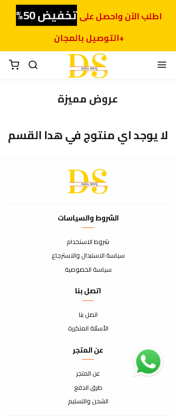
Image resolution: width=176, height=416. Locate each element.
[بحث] (33, 65)
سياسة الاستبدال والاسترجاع (88, 255)
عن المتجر (88, 373)
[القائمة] (162, 65)
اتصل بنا (88, 315)
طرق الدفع (88, 387)
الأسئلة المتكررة (88, 328)
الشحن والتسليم (88, 401)
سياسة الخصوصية (88, 270)
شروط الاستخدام (88, 242)
